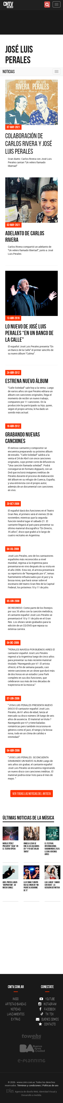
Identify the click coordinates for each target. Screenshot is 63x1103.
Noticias (9, 71)
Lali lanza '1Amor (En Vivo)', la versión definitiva (52, 885)
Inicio (16, 999)
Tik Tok (50, 1014)
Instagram (50, 1004)
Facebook (50, 1009)
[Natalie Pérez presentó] (10, 833)
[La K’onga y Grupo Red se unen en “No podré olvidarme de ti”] (31, 872)
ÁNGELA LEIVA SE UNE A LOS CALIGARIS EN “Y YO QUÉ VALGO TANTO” (31, 847)
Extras (15, 1019)
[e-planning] (31, 1061)
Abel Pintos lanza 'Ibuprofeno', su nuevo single (10, 885)
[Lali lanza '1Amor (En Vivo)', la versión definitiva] (52, 872)
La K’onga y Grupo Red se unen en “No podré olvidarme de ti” (31, 886)
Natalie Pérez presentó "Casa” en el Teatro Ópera (10, 846)
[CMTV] (8, 4)
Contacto (50, 1024)
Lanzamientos (15, 1014)
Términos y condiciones (29, 1085)
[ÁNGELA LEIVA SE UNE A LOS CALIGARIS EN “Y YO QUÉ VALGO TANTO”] (31, 833)
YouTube (50, 999)
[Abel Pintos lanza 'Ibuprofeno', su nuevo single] (10, 872)
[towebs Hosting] (31, 1036)
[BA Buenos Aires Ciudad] (31, 1048)
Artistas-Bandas (15, 1004)
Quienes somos (50, 1019)
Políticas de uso (50, 1085)
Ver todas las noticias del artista (31, 794)
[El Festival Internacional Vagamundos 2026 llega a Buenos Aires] (52, 833)
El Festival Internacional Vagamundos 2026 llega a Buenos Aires (52, 849)
